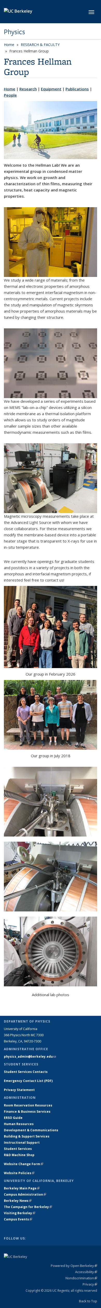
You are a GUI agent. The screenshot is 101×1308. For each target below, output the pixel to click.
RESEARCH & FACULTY (40, 44)
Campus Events (18, 1219)
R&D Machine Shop (19, 1155)
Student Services (18, 1149)
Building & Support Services (26, 1136)
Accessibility (86, 1272)
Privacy (90, 1284)
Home (9, 44)
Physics (14, 31)
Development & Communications (31, 1130)
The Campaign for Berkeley (28, 1207)
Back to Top (88, 1301)
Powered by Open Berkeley (74, 1265)
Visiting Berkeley (19, 1213)
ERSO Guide (13, 1118)
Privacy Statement (19, 1090)
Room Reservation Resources (28, 1105)
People (10, 95)
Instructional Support (22, 1142)
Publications (77, 88)
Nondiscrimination (81, 1278)
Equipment (51, 88)
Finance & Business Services (27, 1111)
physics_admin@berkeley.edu (30, 1056)
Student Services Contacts (26, 1072)
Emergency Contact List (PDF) (28, 1081)
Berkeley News (18, 1200)
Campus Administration (25, 1194)
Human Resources (19, 1124)
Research (28, 88)
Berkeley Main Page (22, 1188)
